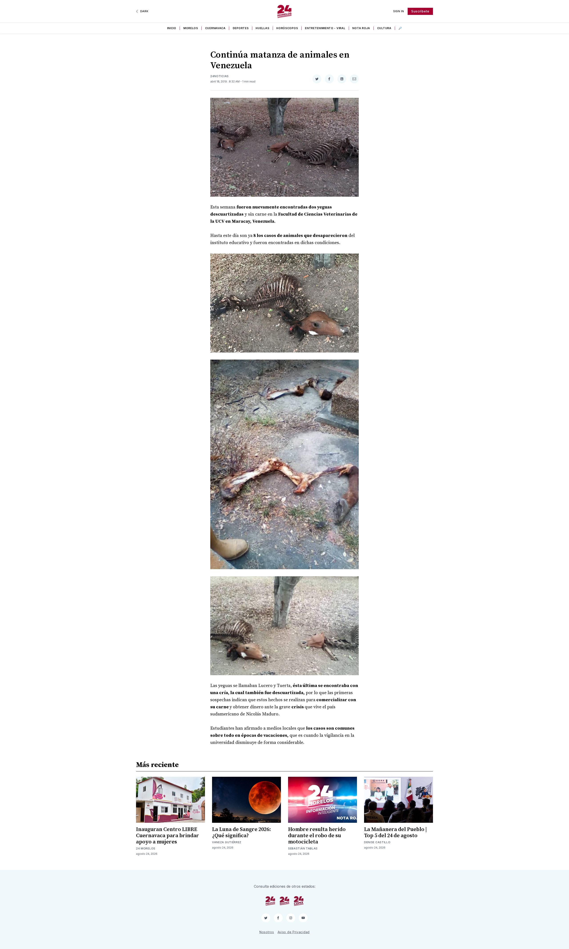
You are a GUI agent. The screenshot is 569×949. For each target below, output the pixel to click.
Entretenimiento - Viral (325, 28)
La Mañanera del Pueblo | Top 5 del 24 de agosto (395, 832)
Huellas (262, 28)
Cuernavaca (215, 28)
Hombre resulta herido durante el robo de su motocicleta (317, 835)
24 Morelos (145, 848)
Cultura (384, 28)
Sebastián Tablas (303, 848)
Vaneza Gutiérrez (226, 842)
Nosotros (266, 932)
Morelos (190, 28)
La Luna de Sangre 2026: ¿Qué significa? (241, 832)
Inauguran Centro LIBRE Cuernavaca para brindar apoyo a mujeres (167, 835)
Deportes (241, 28)
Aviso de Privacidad (294, 932)
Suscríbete (420, 11)
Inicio (171, 28)
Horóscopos (287, 28)
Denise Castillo (377, 842)
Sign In (398, 11)
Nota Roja (361, 28)
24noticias (219, 76)
